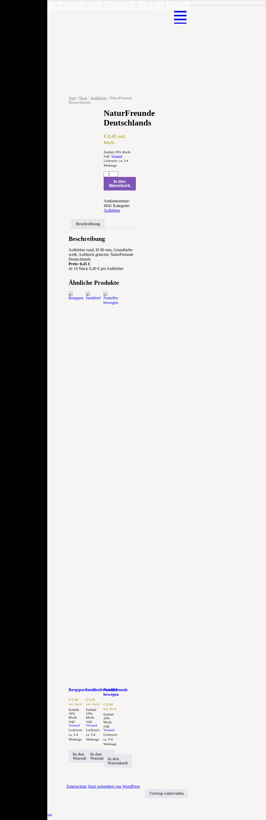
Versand (116, 156)
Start (72, 98)
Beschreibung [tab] (88, 224)
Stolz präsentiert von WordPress (114, 786)
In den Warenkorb (119, 183)
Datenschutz (76, 786)
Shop (83, 98)
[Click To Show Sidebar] (182, 12)
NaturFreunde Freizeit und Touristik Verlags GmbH (98, 4)
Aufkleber (98, 98)
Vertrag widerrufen (166, 793)
